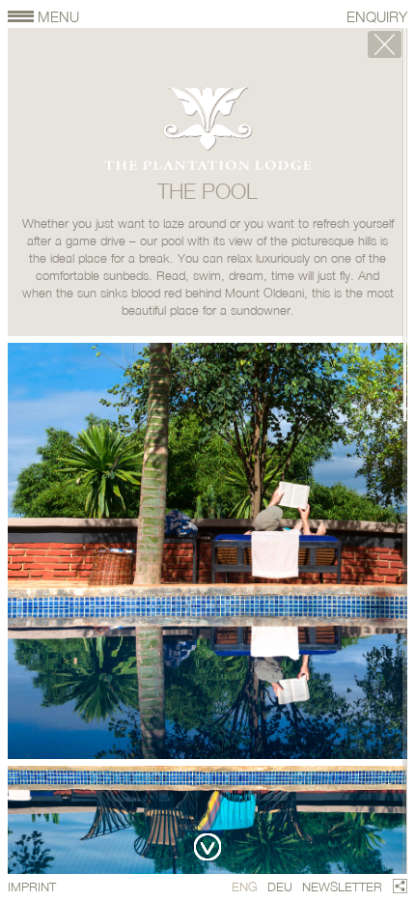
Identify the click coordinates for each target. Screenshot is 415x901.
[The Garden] (384, 44)
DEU (279, 886)
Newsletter (342, 886)
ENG (245, 886)
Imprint (32, 886)
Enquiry (376, 17)
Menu (58, 17)
